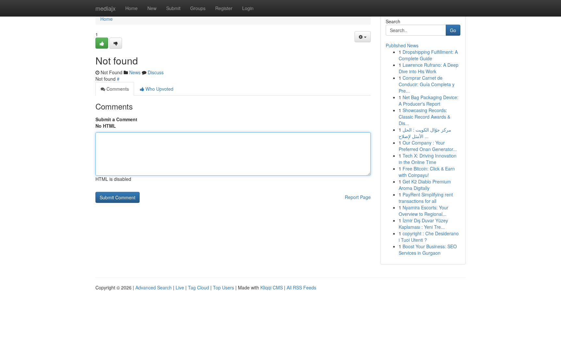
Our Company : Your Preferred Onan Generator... (428, 145)
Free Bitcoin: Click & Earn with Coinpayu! (427, 171)
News (135, 72)
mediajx (105, 8)
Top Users (223, 287)
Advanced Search (153, 287)
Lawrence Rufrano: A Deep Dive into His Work (428, 68)
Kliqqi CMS (271, 287)
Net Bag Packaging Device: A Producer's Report (428, 100)
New (151, 8)
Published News (402, 45)
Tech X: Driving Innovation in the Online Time (427, 158)
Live (180, 287)
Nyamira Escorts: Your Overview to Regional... (423, 210)
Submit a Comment (116, 119)
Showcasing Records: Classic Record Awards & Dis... (424, 116)
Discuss (156, 72)
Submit (173, 8)
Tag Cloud (198, 287)
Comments (117, 89)
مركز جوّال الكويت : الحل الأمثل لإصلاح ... (425, 132)
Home (131, 8)
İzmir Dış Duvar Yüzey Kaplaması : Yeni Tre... (423, 223)
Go (453, 30)
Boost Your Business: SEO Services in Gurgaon (428, 249)
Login (248, 8)
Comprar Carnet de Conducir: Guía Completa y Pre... (427, 84)
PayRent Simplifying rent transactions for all (426, 197)
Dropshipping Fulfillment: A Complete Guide (428, 55)
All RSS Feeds (301, 287)
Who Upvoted (158, 89)
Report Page (358, 197)
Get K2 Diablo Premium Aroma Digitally (425, 184)
